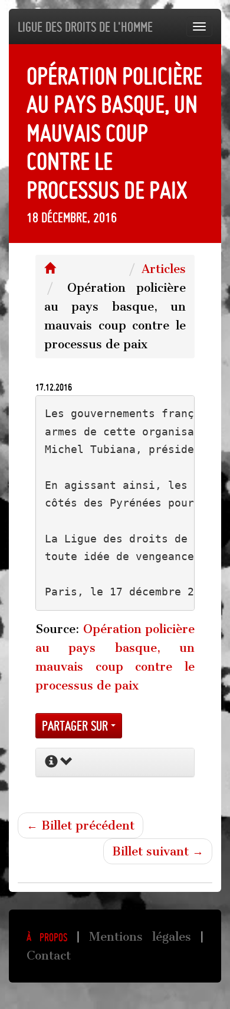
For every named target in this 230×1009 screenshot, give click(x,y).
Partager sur (76, 726)
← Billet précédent (80, 825)
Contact (49, 955)
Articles (164, 269)
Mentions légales (140, 937)
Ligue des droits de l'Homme (85, 27)
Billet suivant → (157, 851)
